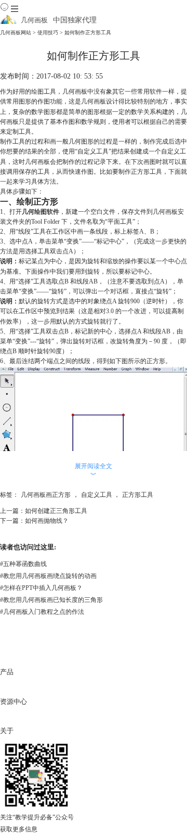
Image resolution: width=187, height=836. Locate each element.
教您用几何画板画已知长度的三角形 (51, 600)
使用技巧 (47, 32)
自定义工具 (96, 495)
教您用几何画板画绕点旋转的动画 (48, 576)
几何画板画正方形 (46, 495)
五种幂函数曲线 (23, 564)
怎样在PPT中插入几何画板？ (41, 588)
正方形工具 (137, 495)
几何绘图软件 (40, 212)
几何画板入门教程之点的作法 (42, 612)
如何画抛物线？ (47, 521)
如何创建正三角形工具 (56, 511)
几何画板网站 (15, 32)
